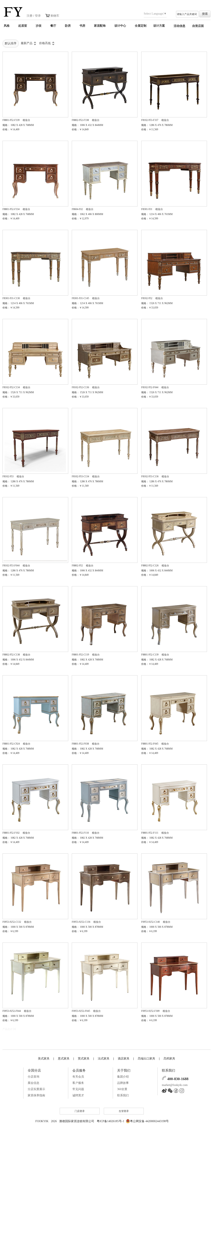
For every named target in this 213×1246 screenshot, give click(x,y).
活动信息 (179, 25)
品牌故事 (123, 1082)
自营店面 (198, 25)
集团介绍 (123, 1076)
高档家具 (169, 1058)
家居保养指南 (36, 1095)
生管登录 (124, 1111)
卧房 (68, 25)
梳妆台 (26, 120)
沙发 (39, 25)
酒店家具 (123, 1058)
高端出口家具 (146, 1058)
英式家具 (83, 1058)
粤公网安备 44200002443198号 (149, 1121)
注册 (29, 15)
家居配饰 (100, 25)
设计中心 (120, 25)
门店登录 (80, 1111)
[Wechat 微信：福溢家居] (170, 1092)
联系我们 (123, 1095)
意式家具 (63, 1058)
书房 (82, 25)
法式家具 (103, 1058)
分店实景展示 (36, 1089)
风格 (7, 25)
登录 (38, 15)
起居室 (22, 25)
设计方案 (159, 25)
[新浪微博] (164, 1092)
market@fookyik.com (175, 1085)
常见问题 (78, 1089)
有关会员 (78, 1076)
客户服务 (78, 1082)
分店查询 (33, 1076)
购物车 (55, 15)
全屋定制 (140, 25)
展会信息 (33, 1082)
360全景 (122, 1089)
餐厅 (53, 25)
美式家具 (44, 1058)
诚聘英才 (78, 1095)
